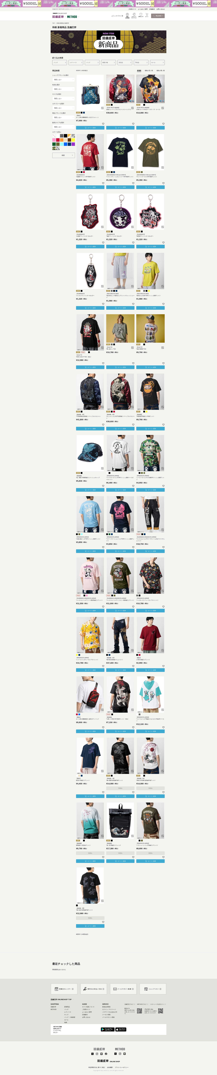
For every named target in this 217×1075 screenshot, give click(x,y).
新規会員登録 (106, 1007)
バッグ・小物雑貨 (69, 1017)
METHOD (54, 1009)
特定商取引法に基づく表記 (96, 1067)
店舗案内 (152, 9)
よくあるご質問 (142, 9)
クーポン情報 (106, 1014)
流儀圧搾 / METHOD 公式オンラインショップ (66, 9)
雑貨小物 (105, 62)
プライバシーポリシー (122, 1067)
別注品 (121, 62)
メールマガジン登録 (108, 1017)
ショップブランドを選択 (60, 75)
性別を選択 (56, 85)
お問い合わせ (161, 9)
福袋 (65, 1022)
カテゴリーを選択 (58, 104)
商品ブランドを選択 (59, 113)
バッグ (88, 62)
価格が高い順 (161, 70)
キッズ (66, 1014)
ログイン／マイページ (109, 1009)
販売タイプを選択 (58, 122)
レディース (73, 62)
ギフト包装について (88, 1007)
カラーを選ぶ (56, 132)
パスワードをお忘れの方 (109, 1012)
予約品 (137, 62)
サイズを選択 (56, 94)
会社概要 (110, 1067)
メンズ (56, 62)
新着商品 (67, 1007)
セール (153, 62)
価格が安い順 (149, 70)
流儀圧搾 (53, 1007)
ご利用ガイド (132, 9)
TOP (53, 23)
